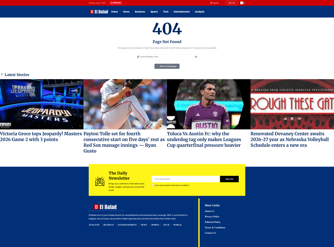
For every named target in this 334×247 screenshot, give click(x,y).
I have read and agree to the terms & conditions (171, 185)
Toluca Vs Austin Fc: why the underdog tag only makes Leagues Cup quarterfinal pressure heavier (204, 139)
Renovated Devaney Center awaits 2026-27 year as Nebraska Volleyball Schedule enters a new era (289, 139)
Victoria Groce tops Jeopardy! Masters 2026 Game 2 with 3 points (41, 136)
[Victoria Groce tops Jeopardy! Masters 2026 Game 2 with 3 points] (42, 104)
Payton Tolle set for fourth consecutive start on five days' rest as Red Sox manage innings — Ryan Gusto (124, 142)
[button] (214, 3)
